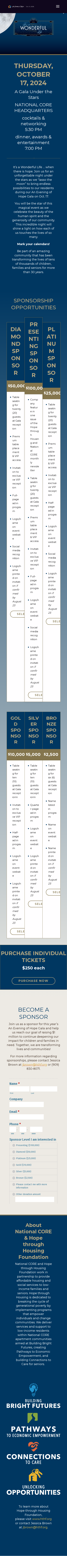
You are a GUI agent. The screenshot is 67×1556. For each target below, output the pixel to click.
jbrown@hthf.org (34, 1064)
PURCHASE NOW (33, 981)
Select (23, 614)
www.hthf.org (42, 1519)
